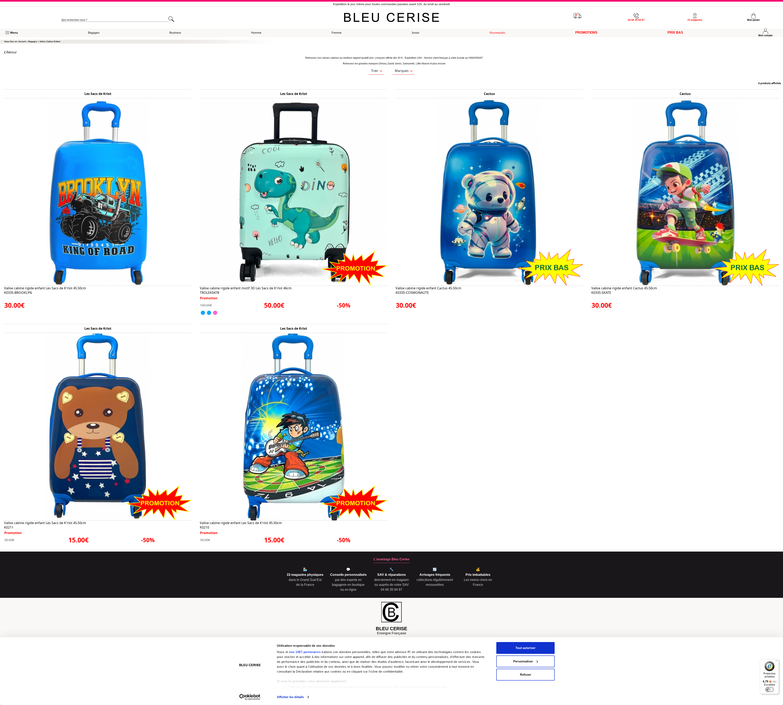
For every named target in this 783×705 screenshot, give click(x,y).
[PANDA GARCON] (203, 313)
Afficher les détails (290, 697)
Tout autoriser (525, 648)
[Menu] (776, 661)
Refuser (525, 674)
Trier (374, 70)
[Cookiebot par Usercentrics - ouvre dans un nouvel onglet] (250, 697)
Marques (402, 70)
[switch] (769, 689)
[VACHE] (215, 313)
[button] (11, 33)
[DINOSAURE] (209, 313)
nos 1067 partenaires (305, 652)
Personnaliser (523, 661)
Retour (11, 52)
